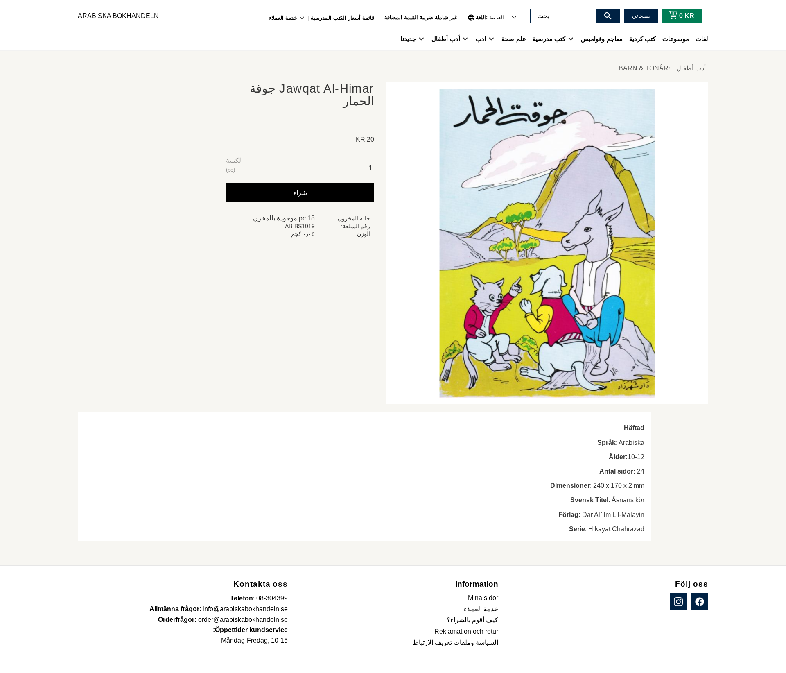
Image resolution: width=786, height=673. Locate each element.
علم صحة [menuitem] (513, 38)
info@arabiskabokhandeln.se (245, 608)
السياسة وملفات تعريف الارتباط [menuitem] (455, 642)
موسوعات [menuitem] (675, 38)
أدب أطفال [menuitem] (445, 38)
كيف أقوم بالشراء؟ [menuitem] (472, 619)
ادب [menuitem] (481, 38)
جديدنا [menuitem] (408, 38)
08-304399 (272, 598)
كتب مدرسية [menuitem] (549, 38)
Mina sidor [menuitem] (483, 597)
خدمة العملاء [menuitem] (283, 18)
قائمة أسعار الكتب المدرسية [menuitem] (342, 18)
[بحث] (607, 16)
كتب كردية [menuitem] (642, 38)
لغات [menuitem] (702, 38)
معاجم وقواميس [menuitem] (601, 38)
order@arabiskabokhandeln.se (243, 619)
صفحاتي (641, 16)
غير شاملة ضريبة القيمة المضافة (420, 17)
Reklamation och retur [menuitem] (466, 631)
